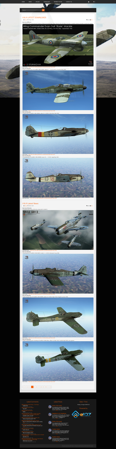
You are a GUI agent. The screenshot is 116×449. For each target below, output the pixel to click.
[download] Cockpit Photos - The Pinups (31, 404)
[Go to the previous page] (23, 387)
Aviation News (56, 429)
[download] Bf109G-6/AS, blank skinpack (31, 420)
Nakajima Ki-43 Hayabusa (59, 413)
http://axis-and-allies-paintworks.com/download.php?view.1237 (41, 154)
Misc (92, 19)
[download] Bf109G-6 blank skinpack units (31, 417)
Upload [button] (38, 1)
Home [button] (23, 1)
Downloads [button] (47, 1)
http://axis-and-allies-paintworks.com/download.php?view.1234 (41, 294)
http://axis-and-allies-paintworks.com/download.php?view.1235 (43, 250)
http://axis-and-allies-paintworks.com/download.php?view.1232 (41, 381)
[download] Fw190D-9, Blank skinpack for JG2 (32, 424)
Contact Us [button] (69, 1)
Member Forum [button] (58, 1)
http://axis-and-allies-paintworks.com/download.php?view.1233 (41, 337)
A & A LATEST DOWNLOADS (34, 17)
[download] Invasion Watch (28, 407)
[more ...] (24, 422)
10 (45, 387)
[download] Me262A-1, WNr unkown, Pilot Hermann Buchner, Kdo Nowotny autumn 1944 (33, 439)
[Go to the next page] (48, 387)
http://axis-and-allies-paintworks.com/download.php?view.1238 (41, 110)
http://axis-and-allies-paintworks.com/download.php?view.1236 (43, 198)
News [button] (30, 1)
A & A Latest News (30, 203)
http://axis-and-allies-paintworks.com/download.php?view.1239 (41, 67)
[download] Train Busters (28, 410)
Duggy (26, 19)
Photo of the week (57, 405)
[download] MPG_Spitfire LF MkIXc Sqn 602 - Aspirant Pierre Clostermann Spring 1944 (32, 414)
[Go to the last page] (50, 387)
